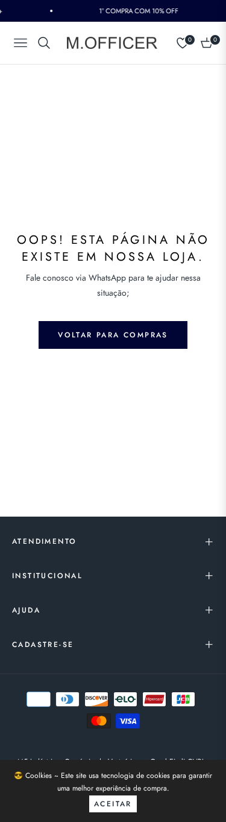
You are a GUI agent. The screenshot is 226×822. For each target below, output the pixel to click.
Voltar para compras (113, 335)
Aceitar (113, 803)
